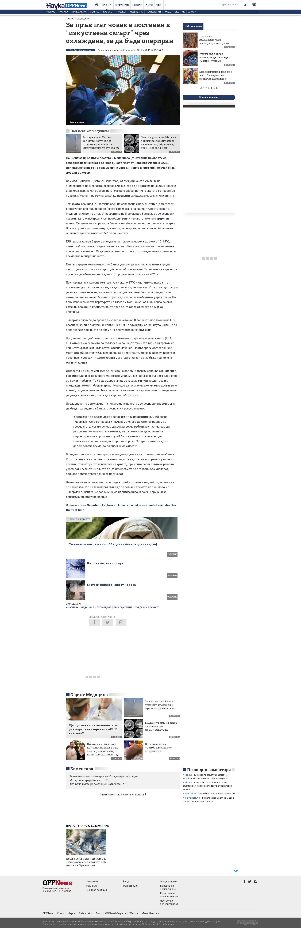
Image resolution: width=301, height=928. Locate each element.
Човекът (121, 11)
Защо (167, 11)
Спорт (137, 5)
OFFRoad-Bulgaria (115, 913)
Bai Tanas (190, 793)
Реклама (91, 885)
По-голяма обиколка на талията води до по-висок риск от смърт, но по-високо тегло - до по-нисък (103, 751)
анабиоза (123, 158)
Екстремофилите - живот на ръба (111, 584)
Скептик (180, 11)
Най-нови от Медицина (89, 131)
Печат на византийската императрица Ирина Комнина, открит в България (214, 43)
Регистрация (130, 885)
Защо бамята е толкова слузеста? (216, 793)
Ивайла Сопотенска (81, 50)
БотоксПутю (193, 797)
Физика (63, 11)
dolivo (189, 775)
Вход (126, 881)
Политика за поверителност (169, 895)
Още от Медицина (89, 694)
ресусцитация (123, 607)
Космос (50, 11)
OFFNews (48, 913)
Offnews (122, 5)
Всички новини (208, 97)
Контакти (92, 881)
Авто (149, 5)
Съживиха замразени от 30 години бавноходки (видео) (113, 544)
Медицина (136, 11)
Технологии (153, 11)
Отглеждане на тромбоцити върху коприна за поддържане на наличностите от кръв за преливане (161, 752)
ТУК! (124, 784)
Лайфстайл (85, 913)
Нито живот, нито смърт (105, 563)
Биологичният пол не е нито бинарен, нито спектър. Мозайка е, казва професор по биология (215, 78)
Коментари (81, 768)
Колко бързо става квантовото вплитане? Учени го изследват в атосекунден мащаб (207, 785)
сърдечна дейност (147, 607)
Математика (79, 11)
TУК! (107, 780)
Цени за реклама (96, 889)
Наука (107, 5)
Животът (107, 11)
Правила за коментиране (168, 887)
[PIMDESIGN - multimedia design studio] (246, 923)
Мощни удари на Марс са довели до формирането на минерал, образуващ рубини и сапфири (158, 142)
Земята (94, 11)
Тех (159, 5)
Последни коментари (209, 769)
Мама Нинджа (150, 913)
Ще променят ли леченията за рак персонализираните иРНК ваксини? (93, 729)
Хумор (192, 11)
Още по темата (79, 519)
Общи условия (168, 881)
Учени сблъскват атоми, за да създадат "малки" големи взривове (214, 59)
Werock (133, 913)
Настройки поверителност (169, 902)
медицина (87, 607)
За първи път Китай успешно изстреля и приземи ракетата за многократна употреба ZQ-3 (101, 144)
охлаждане (104, 607)
